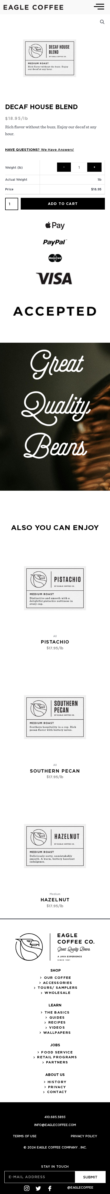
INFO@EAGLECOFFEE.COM (55, 1125)
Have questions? (39, 150)
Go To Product (55, 657)
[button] (102, 22)
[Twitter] (38, 1188)
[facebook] (50, 1188)
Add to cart (63, 204)
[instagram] (26, 1188)
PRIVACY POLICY (84, 1136)
